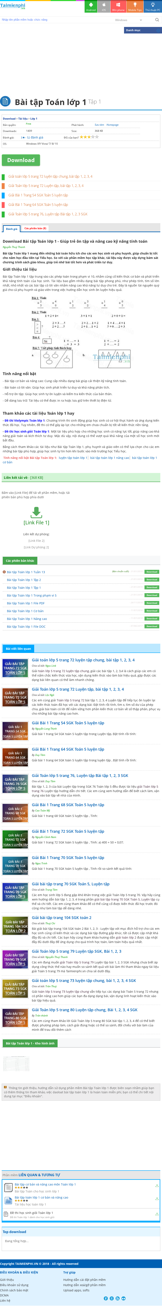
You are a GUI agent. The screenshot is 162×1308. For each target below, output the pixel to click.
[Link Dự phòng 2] (36, 547)
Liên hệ (5, 1301)
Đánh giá (11, 229)
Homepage (113, 125)
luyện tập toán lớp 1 (73, 458)
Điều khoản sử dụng (14, 1285)
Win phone (118, 10)
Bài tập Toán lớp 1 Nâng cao (27, 619)
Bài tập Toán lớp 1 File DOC (26, 627)
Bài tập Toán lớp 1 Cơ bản (25, 611)
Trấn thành (41, 1015)
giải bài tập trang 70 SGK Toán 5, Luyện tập (124, 899)
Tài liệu (23, 118)
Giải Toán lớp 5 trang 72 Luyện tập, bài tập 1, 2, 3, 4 (46, 185)
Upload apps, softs (76, 1290)
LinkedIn (124, 1298)
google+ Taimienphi (112, 1298)
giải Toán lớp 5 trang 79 (77, 962)
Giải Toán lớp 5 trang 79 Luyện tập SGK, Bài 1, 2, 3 (76, 951)
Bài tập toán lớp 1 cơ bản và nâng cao (41, 1197)
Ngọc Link (50, 665)
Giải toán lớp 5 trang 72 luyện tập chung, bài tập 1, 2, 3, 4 (50, 176)
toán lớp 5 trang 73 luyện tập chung (63, 992)
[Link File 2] (36, 541)
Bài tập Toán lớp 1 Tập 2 (24, 580)
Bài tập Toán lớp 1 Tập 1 (24, 588)
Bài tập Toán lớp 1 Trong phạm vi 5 (32, 595)
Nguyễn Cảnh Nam (45, 837)
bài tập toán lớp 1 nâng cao (109, 458)
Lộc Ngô (49, 695)
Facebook (106, 1298)
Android (91, 10)
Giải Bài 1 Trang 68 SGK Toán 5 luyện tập (68, 804)
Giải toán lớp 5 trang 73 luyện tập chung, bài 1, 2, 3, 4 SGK (84, 980)
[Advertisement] (81, 64)
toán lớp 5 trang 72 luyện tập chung (63, 671)
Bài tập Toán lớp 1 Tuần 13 (26, 572)
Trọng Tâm (51, 889)
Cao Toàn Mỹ (42, 810)
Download (9, 118)
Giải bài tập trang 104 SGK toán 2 (61, 917)
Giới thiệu (7, 1280)
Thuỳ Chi (50, 923)
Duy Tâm (40, 755)
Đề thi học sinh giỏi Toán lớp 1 (27, 431)
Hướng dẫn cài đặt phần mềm (84, 1280)
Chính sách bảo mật (14, 1290)
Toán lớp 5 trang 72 (70, 700)
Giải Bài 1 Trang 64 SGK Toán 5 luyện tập (38, 204)
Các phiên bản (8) (35, 228)
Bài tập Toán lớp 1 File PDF (26, 603)
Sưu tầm (99, 125)
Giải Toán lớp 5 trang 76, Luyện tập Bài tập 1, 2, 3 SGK (47, 214)
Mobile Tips (135, 10)
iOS (104, 10)
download (12, 8)
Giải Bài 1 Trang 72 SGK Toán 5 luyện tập (68, 831)
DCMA (4, 1295)
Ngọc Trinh (41, 863)
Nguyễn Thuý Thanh (14, 247)
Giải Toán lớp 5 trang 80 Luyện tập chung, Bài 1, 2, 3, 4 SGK (85, 1009)
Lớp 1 (33, 118)
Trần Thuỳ (51, 986)
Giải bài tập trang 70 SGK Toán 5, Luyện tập (70, 883)
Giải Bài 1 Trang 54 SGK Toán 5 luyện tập (38, 195)
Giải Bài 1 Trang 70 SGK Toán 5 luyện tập (68, 857)
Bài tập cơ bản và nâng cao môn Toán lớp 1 (45, 1184)
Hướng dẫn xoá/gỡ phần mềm (84, 1285)
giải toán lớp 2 (126, 937)
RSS (118, 1298)
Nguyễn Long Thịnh (46, 728)
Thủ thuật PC (152, 10)
